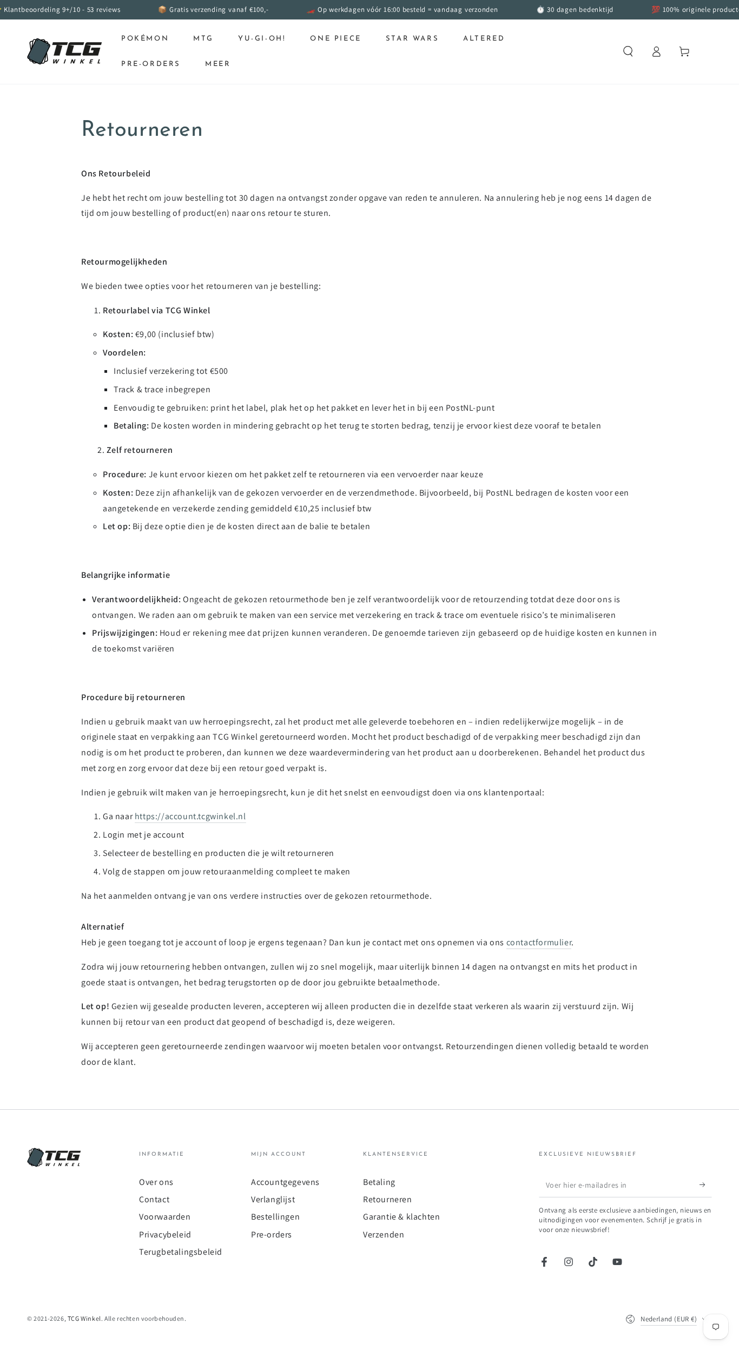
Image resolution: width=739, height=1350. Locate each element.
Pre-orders (271, 1234)
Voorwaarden (165, 1216)
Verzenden (383, 1234)
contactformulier (539, 942)
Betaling (379, 1182)
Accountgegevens (285, 1182)
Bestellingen (275, 1216)
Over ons (156, 1182)
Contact (154, 1199)
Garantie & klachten (401, 1216)
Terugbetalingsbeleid (180, 1251)
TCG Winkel (84, 1318)
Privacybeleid (165, 1234)
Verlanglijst (273, 1199)
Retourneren (387, 1199)
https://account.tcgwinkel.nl (190, 816)
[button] (628, 51)
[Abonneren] (706, 1185)
